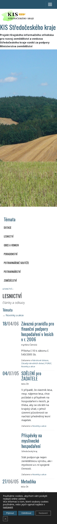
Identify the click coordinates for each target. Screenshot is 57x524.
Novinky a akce (15, 315)
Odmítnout (26, 513)
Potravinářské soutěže (16, 263)
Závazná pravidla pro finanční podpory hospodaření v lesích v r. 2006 (37, 331)
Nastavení (43, 513)
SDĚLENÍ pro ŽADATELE (31, 376)
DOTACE (7, 227)
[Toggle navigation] (50, 4)
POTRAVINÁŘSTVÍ (12, 272)
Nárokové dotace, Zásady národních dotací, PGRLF (36, 362)
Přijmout (10, 513)
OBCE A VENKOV (11, 245)
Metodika (28, 481)
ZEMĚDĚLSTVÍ (10, 280)
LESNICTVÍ (8, 236)
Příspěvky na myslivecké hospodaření (31, 440)
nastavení (8, 507)
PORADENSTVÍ (10, 254)
